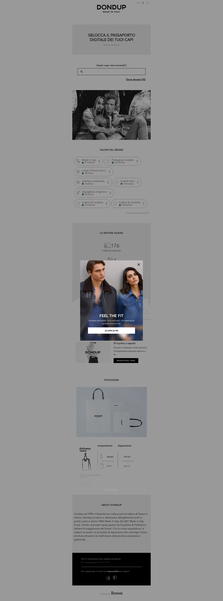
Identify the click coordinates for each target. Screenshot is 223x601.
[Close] (139, 264)
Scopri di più (111, 331)
